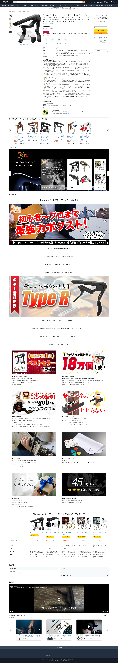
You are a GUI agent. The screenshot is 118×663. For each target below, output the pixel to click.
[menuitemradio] (105, 611)
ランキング (37, 5)
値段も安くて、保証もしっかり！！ (30, 587)
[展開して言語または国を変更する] (91, 2)
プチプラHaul (30, 5)
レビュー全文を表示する (44, 587)
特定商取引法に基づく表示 (73, 659)
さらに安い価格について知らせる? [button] (17, 574)
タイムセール (58, 5)
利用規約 (42, 659)
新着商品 (64, 5)
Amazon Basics (44, 5)
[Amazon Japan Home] (48, 655)
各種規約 (65, 659)
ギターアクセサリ (22, 11)
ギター (17, 11)
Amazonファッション (93, 5)
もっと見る (46, 97)
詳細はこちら (55, 36)
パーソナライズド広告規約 (58, 659)
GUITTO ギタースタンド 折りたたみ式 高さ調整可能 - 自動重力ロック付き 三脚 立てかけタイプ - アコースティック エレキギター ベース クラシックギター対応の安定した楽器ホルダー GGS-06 (32, 636)
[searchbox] (49, 2)
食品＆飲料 (109, 5)
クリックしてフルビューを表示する (26, 44)
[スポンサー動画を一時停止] (40, 629)
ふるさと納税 (23, 5)
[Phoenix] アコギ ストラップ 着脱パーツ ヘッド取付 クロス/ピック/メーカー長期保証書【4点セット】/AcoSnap (92, 636)
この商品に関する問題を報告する (52, 108)
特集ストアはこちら (67, 113)
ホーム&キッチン (78, 5)
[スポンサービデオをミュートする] (40, 632)
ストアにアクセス (72, 189)
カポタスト (29, 11)
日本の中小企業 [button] (52, 41)
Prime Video (51, 5)
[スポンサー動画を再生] (59, 626)
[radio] (10, 15)
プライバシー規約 (48, 659)
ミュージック (71, 5)
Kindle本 (85, 5)
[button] (4, 5)
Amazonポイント (11, 5)
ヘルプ (17, 5)
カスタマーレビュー (18, 587)
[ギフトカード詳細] (105, 5)
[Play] (10, 611)
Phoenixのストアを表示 (48, 23)
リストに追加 (97, 50)
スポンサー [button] (11, 617)
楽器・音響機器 (12, 11)
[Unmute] (107, 611)
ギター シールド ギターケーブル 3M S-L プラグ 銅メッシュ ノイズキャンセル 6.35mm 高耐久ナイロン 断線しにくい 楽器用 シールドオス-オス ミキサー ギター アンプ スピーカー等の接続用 (62, 636)
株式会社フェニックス (103, 38)
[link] (19, 137)
